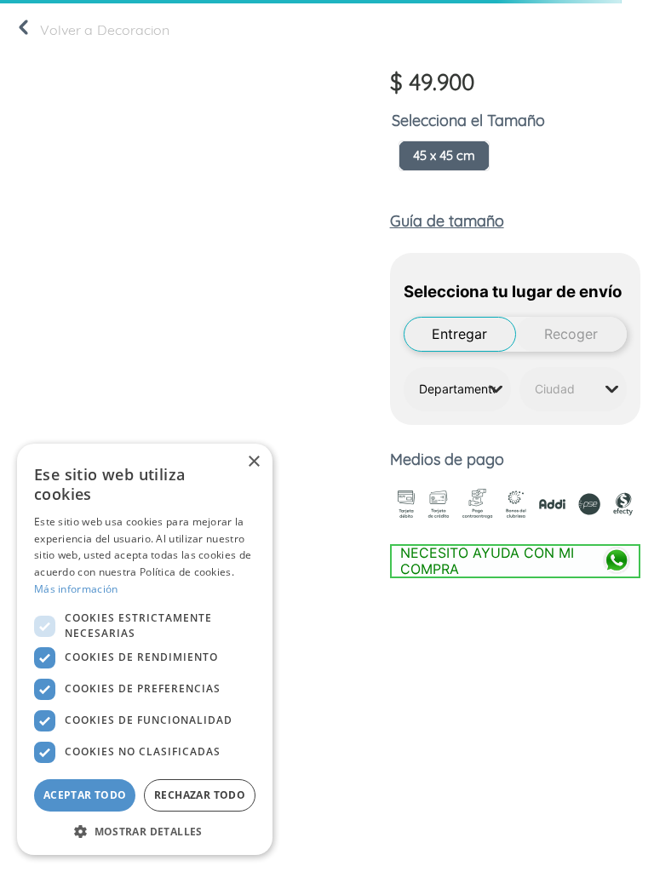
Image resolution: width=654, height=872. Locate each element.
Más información (76, 589)
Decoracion (133, 29)
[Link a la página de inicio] (23, 30)
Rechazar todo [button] (199, 795)
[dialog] (144, 649)
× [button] (253, 462)
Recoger (571, 333)
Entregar (459, 333)
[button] (444, 156)
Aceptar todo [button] (85, 795)
